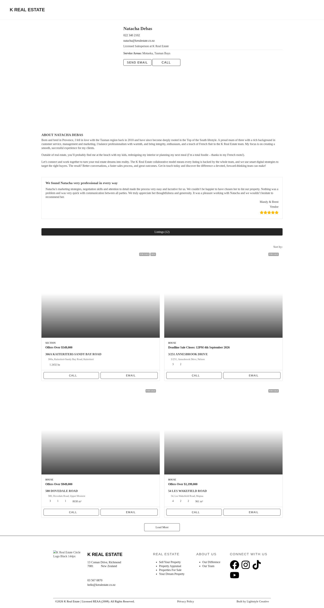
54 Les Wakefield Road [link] (187, 490)
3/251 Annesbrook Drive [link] (188, 354)
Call (73, 375)
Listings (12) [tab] (162, 231)
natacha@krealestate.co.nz (139, 40)
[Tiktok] (256, 564)
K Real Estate (27, 9)
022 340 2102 (131, 35)
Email (131, 375)
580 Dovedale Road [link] (61, 490)
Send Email (137, 62)
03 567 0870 (94, 580)
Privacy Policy (185, 601)
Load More (162, 527)
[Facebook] (234, 564)
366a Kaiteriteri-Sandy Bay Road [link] (73, 354)
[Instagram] (245, 564)
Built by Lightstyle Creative (253, 601)
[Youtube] (234, 575)
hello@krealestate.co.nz (101, 584)
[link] (100, 293)
